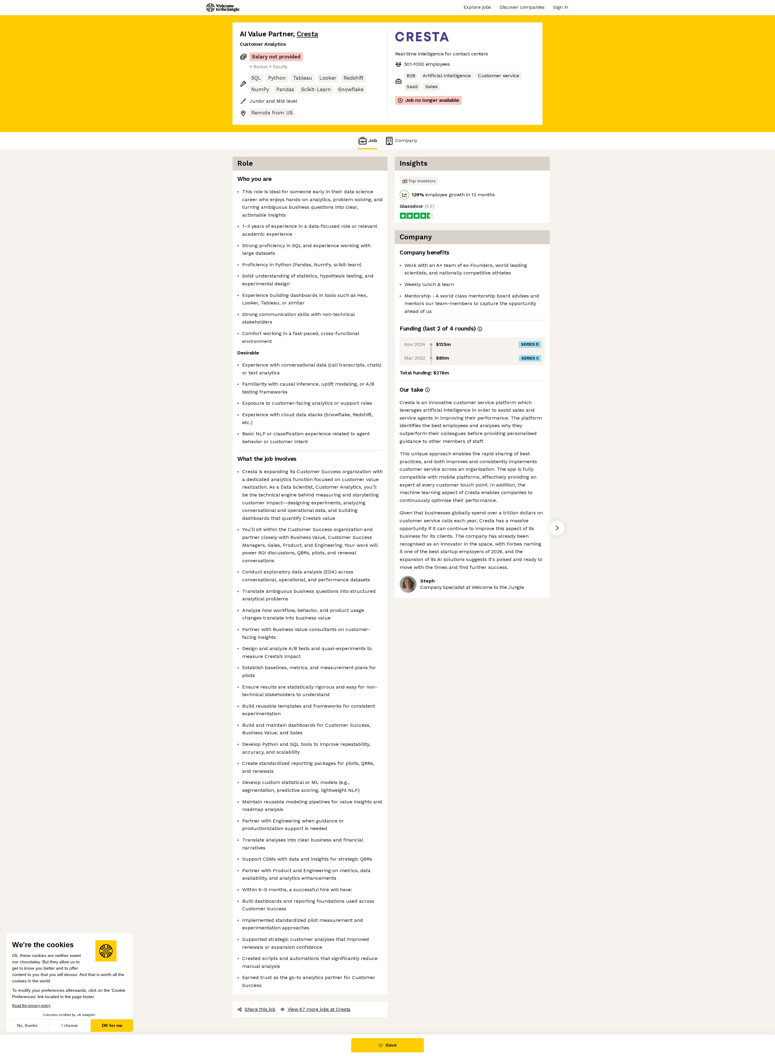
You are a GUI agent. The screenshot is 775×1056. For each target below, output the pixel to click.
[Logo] (222, 7)
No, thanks (27, 1025)
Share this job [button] (260, 1009)
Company (406, 140)
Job (372, 140)
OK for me (112, 1025)
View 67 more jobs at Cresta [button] (319, 1009)
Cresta (307, 34)
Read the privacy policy (31, 1006)
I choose (69, 1025)
